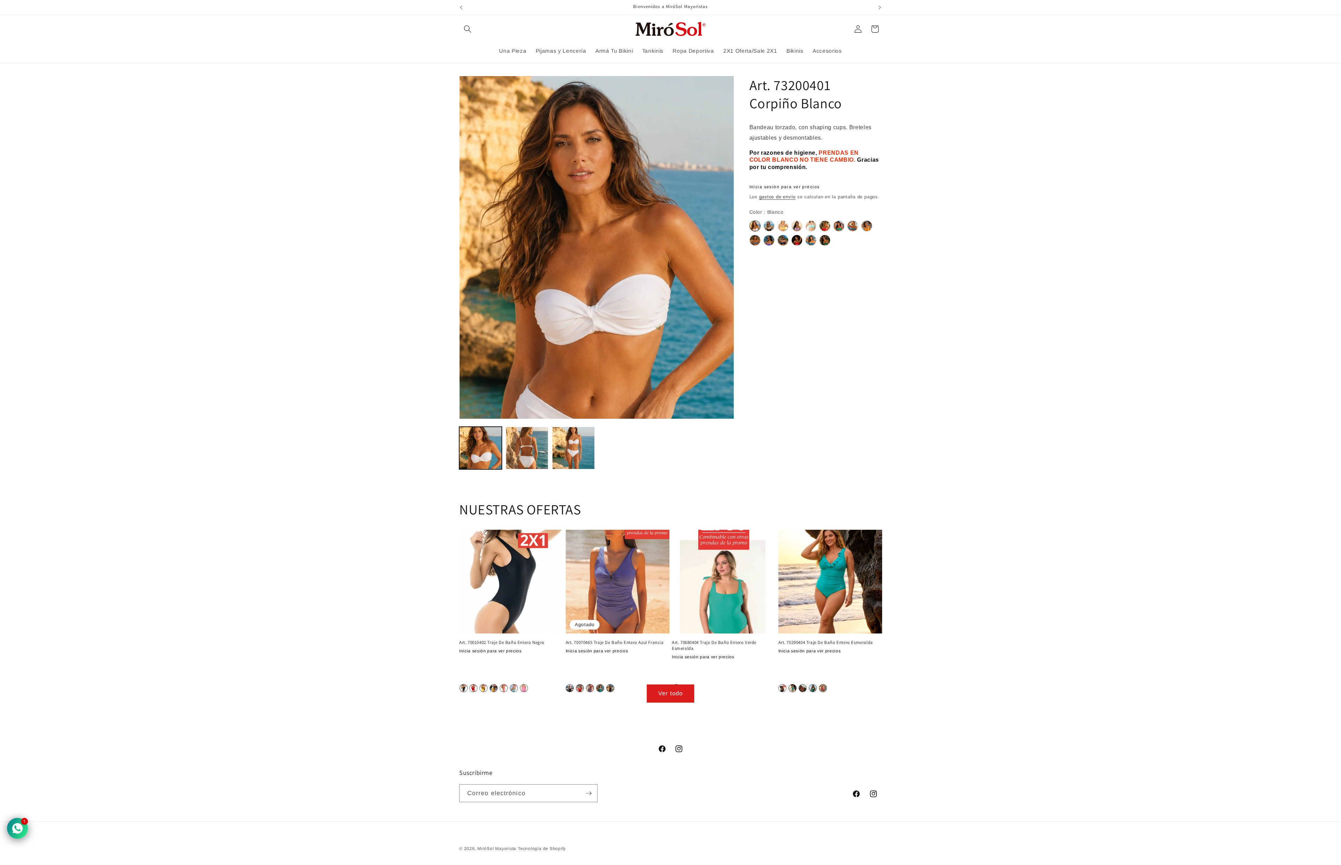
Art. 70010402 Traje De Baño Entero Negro (501, 642)
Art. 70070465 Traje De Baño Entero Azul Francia (615, 642)
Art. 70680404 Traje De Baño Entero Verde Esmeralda (714, 645)
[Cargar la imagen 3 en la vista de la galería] (573, 448)
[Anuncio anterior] (461, 7)
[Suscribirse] (588, 793)
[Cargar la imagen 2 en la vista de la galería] (527, 448)
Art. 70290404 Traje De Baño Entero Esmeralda (825, 642)
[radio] (755, 226)
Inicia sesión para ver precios (784, 186)
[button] (467, 29)
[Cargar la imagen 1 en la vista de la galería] (480, 448)
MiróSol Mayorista (496, 848)
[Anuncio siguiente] (880, 7)
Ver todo (670, 693)
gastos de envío (777, 196)
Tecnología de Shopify (542, 848)
